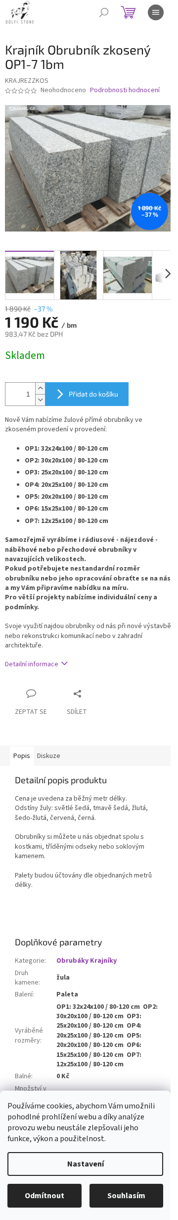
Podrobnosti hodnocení (125, 90)
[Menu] (156, 12)
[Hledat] (104, 12)
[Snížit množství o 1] (40, 400)
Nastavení (85, 1164)
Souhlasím (126, 1195)
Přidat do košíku (93, 394)
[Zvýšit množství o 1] (40, 388)
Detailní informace (31, 664)
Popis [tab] (21, 756)
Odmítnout (44, 1195)
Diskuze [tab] (48, 756)
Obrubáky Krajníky (86, 961)
